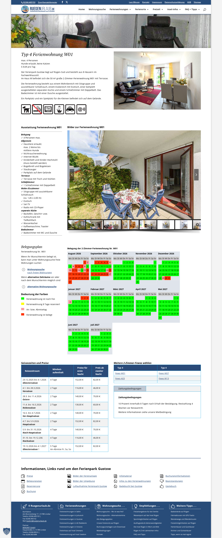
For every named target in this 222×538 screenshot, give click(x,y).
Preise (30, 475)
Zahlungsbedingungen (129, 388)
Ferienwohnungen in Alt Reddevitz (73, 523)
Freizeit (156, 9)
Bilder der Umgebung (84, 481)
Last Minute (134, 2)
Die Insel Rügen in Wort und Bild (146, 527)
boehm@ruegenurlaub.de (36, 521)
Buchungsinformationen (178, 475)
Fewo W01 (120, 373)
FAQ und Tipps (139, 534)
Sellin (78, 511)
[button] (72, 174)
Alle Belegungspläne (104, 519)
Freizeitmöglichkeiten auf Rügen (183, 523)
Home (82, 9)
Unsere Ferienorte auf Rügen (108, 523)
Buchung (31, 491)
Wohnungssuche (97, 9)
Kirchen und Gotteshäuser (181, 530)
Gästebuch (171, 486)
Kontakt (145, 2)
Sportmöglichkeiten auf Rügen (145, 519)
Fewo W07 (164, 373)
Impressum (157, 2)
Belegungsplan (34, 481)
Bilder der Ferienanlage (85, 475)
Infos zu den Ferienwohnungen (135, 481)
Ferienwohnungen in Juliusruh (71, 515)
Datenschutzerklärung (175, 2)
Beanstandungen (174, 481)
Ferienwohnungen (119, 9)
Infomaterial (125, 475)
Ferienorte (140, 9)
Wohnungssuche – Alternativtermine (111, 515)
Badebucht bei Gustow (130, 486)
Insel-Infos (172, 9)
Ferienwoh (64, 511)
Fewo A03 (120, 378)
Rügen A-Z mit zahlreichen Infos (146, 530)
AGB (189, 2)
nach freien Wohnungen (39, 272)
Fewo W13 (164, 378)
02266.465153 (29, 2)
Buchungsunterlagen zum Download (111, 527)
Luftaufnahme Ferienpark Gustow (90, 486)
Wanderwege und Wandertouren (183, 519)
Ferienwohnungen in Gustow (71, 519)
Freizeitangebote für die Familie (146, 511)
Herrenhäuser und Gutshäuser (182, 527)
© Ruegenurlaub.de (39, 505)
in (75, 511)
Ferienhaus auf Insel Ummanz (71, 530)
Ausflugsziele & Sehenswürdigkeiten (148, 523)
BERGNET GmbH (29, 527)
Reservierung (33, 486)
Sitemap (197, 2)
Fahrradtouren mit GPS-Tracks (182, 515)
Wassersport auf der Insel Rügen (146, 515)
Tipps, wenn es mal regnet (181, 534)
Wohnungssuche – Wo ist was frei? (110, 511)
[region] (134, 183)
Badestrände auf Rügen (180, 511)
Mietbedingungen (104, 530)
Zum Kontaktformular (47, 2)
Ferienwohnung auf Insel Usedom (73, 534)
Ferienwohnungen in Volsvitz (71, 527)
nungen (71, 511)
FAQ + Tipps (191, 9)
